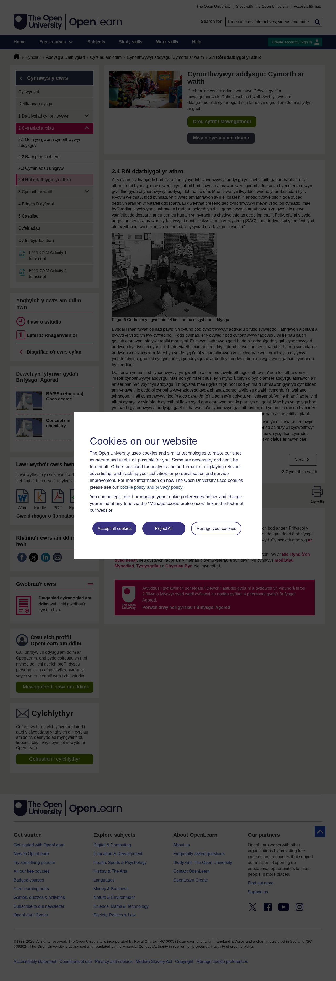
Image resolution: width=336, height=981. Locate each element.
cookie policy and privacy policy (151, 487)
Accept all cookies (115, 528)
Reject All (164, 528)
